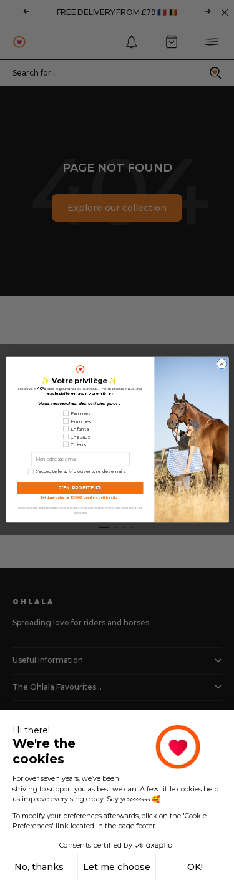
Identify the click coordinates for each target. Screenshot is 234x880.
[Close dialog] (222, 364)
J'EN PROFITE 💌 (80, 488)
